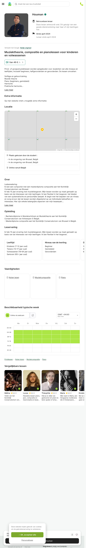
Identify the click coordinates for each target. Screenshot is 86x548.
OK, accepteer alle (28, 535)
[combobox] (41, 4)
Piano (63, 277)
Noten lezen (14, 277)
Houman (37, 14)
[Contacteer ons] (81, 4)
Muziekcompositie (42, 277)
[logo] (10, 4)
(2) (16, 393)
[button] (76, 534)
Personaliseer (27, 540)
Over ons (27, 547)
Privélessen (8, 359)
